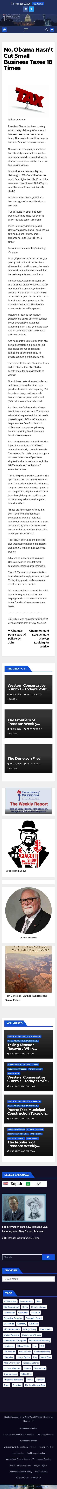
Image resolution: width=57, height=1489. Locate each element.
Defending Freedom (16, 1129)
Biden (38, 1301)
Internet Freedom (44, 1459)
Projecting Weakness (13, 1379)
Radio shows (36, 1134)
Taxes (6, 1385)
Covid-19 (35, 1312)
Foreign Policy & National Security (23, 1064)
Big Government (11, 1307)
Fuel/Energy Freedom (17, 1069)
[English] (13, 1183)
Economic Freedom (35, 1129)
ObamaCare (39, 1368)
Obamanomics (10, 1374)
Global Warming (11, 1335)
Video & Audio (13, 1073)
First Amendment (12, 1329)
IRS (42, 1346)
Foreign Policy (29, 1329)
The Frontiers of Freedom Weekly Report (22, 724)
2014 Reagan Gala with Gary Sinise (20, 1238)
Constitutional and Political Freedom (24, 1036)
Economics (9, 1324)
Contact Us (36, 1478)
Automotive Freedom (28, 1428)
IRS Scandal (9, 1351)
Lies (35, 1357)
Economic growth (34, 1318)
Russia (30, 1379)
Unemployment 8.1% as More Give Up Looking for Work (39, 638)
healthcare (9, 1346)
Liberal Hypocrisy (42, 1351)
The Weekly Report (16, 1138)
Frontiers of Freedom (22, 1054)
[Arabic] (35, 1183)
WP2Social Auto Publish (17, 1487)
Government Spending (39, 1340)
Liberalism (8, 1357)
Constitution (9, 1312)
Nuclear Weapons (12, 1368)
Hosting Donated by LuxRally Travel (19, 1417)
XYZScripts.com (42, 1487)
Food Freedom (18, 1453)
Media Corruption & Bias (18, 1134)
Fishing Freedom (46, 1447)
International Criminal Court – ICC (20, 1459)
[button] (46, 29)
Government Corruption (15, 1340)
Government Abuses (31, 1335)
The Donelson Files (24, 758)
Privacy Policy (22, 1478)
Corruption (23, 1312)
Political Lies (26, 1374)
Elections (33, 1324)
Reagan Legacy (35, 1069)
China (25, 1307)
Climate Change (38, 1307)
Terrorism (17, 1385)
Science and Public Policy (21, 1471)
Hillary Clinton (23, 1346)
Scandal (40, 1379)
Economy (21, 1324)
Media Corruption (12, 1363)
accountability (26, 1301)
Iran (35, 1346)
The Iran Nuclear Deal (35, 1385)
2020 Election (10, 1301)
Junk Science (25, 1351)
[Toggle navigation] (26, 29)
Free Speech (46, 1329)
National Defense (31, 1363)
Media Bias (45, 1357)
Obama (27, 1368)
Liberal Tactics (23, 1357)
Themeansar (28, 1421)
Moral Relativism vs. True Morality (23, 1041)
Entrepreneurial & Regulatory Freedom (20, 1447)
